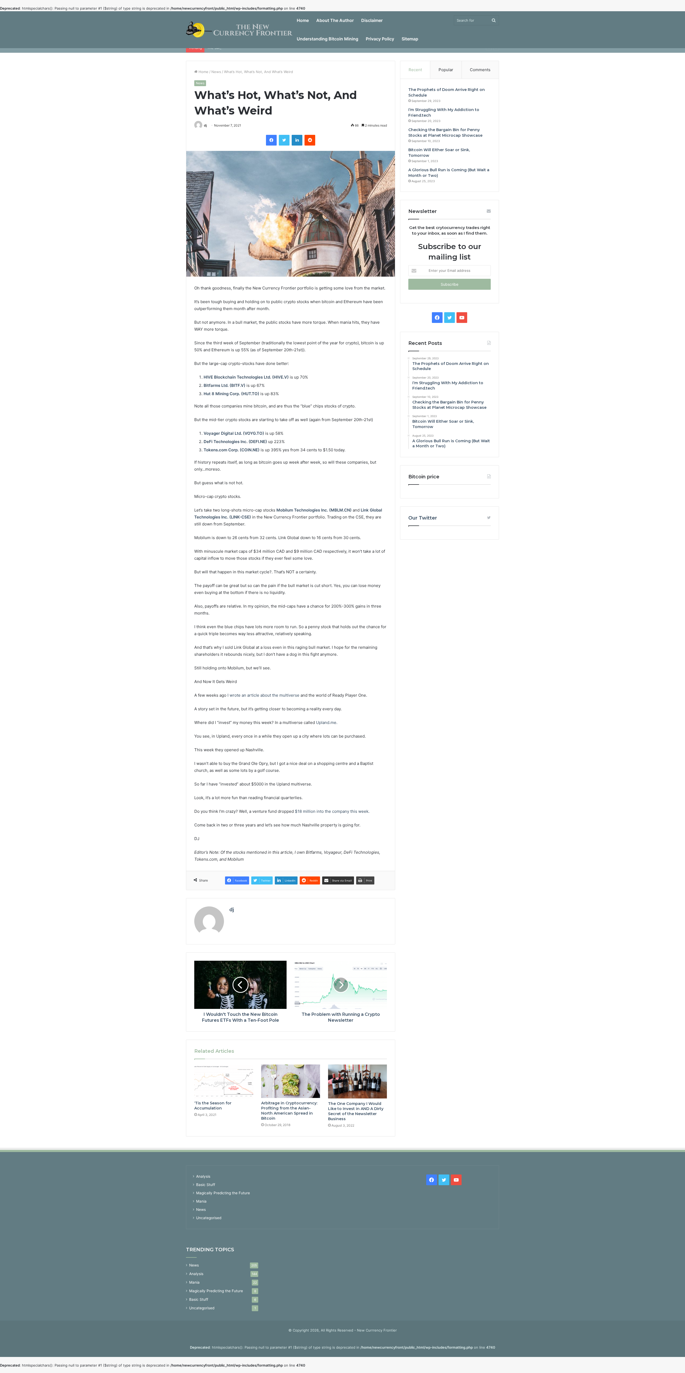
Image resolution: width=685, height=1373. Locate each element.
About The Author (335, 20)
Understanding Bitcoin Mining (327, 38)
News (216, 72)
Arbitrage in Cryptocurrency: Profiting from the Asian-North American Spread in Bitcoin (289, 1111)
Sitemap (410, 38)
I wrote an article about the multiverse (263, 695)
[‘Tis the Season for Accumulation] (223, 1081)
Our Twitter (422, 518)
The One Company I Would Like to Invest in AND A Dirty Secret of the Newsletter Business (355, 1111)
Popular (446, 69)
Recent (415, 69)
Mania (201, 1201)
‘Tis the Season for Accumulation (212, 1106)
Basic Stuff (205, 1185)
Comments (480, 69)
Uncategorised (208, 1218)
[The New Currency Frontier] (239, 30)
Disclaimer (372, 20)
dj (205, 125)
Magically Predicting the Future (223, 1193)
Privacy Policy (380, 38)
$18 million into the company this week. (332, 811)
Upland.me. (326, 722)
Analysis (203, 1176)
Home (303, 20)
